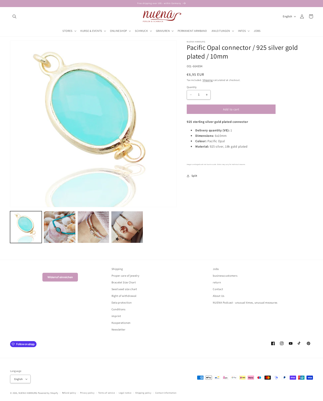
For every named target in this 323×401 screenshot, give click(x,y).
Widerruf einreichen (60, 277)
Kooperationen (121, 323)
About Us (218, 296)
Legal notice (125, 392)
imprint (116, 316)
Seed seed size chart (124, 289)
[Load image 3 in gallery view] (93, 227)
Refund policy (69, 392)
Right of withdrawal (124, 296)
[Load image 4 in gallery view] (127, 227)
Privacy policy (87, 392)
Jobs (216, 269)
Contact (218, 289)
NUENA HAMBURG (28, 393)
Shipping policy (143, 392)
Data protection (122, 302)
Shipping (208, 80)
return (217, 282)
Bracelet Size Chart (124, 282)
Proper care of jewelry (125, 275)
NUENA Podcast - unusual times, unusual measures (245, 302)
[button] (14, 16)
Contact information (165, 392)
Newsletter (118, 329)
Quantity (192, 87)
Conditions (118, 309)
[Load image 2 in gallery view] (59, 227)
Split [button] (194, 176)
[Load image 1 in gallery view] (26, 227)
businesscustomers (225, 275)
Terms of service (106, 392)
